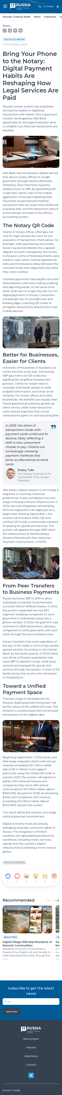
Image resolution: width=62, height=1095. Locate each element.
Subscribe (11, 1011)
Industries (50, 16)
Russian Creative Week (17, 16)
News (37, 16)
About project (31, 1038)
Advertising (31, 1056)
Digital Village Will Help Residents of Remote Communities (27, 943)
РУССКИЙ (48, 7)
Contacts (31, 1064)
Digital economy (14, 39)
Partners (31, 1047)
